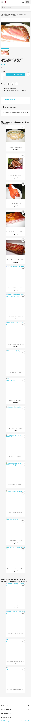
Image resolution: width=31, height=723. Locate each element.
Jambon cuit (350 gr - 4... (15, 456)
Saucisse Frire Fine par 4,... (15, 633)
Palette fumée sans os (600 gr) (15, 344)
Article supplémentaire (15, 428)
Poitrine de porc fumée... (15, 400)
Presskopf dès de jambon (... (15, 484)
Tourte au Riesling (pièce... (15, 605)
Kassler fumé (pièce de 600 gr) (15, 260)
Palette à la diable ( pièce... (15, 147)
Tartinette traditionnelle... (15, 204)
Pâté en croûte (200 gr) (15, 372)
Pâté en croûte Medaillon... (15, 512)
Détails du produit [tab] (10, 99)
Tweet (12, 83)
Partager (8, 83)
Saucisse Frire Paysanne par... (15, 569)
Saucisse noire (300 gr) (15, 540)
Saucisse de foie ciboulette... (15, 689)
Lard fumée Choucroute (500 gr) (15, 232)
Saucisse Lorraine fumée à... (15, 316)
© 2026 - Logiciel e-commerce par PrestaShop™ (15, 721)
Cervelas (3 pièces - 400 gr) (15, 288)
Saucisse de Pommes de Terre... (15, 661)
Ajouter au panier (15, 74)
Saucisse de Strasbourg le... (15, 175)
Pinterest (16, 83)
